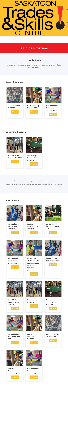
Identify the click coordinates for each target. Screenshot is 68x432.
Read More (15, 112)
